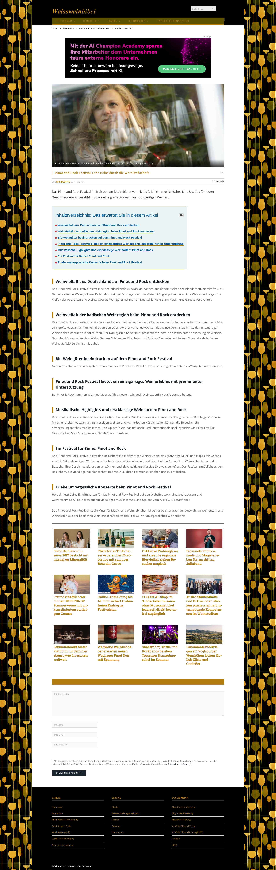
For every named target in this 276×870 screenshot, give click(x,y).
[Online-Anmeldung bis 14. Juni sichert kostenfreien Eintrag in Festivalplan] (116, 584)
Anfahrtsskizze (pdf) (61, 826)
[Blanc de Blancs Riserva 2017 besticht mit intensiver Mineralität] (72, 538)
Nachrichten (218, 181)
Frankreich (90, 21)
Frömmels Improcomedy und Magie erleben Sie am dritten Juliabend (202, 557)
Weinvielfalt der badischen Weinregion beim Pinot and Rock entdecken (106, 231)
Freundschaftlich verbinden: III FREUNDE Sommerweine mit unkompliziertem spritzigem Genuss (71, 605)
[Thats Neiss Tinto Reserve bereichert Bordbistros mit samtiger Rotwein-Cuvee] (116, 538)
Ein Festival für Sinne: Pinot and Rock (84, 256)
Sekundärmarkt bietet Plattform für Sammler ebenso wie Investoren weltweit (71, 653)
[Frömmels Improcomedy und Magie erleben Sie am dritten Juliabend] (204, 538)
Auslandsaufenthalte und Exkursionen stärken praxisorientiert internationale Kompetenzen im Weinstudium (204, 605)
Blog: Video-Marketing (182, 813)
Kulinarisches (136, 21)
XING (174, 845)
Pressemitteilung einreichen (125, 813)
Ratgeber (116, 826)
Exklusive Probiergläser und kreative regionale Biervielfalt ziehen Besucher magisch (160, 557)
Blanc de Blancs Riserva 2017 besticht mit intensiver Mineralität (71, 555)
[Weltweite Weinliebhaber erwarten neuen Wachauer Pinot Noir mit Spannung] (116, 634)
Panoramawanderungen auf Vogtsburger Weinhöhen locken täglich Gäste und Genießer (204, 655)
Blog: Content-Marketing (183, 807)
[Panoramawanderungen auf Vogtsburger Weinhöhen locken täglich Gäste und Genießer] (204, 634)
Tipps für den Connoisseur (173, 21)
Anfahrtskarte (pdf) (61, 832)
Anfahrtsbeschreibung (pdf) (65, 819)
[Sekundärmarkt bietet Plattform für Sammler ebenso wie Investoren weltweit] (72, 634)
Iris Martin (63, 181)
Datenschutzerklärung (178, 764)
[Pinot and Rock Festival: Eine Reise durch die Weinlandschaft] (138, 126)
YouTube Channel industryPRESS (187, 832)
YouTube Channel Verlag (183, 826)
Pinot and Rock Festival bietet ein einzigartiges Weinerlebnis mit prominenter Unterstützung (121, 243)
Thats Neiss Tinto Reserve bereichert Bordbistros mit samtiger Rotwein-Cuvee (115, 557)
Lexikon (115, 819)
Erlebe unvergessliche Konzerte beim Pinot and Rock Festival (100, 262)
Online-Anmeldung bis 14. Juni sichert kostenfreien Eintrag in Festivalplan (115, 603)
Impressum (57, 813)
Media (115, 807)
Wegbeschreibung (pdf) (63, 838)
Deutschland (64, 21)
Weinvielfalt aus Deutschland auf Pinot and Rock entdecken (98, 225)
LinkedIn (176, 838)
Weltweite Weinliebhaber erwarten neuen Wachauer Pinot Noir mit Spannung (115, 653)
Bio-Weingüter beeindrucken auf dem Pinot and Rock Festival (100, 237)
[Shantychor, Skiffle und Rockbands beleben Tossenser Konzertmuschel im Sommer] (160, 634)
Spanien (112, 21)
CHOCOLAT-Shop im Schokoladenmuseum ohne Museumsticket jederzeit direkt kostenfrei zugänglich (160, 605)
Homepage (57, 807)
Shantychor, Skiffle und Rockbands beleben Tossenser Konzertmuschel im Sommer (159, 653)
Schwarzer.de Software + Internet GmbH (73, 866)
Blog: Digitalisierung (181, 819)
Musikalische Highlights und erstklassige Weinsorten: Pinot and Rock (105, 250)
